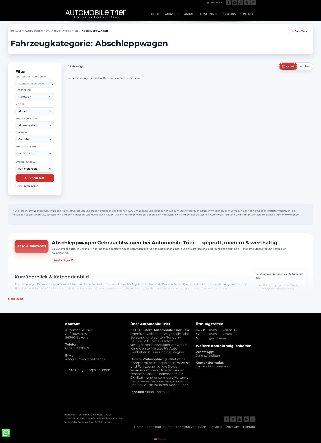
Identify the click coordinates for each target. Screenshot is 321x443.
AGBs (108, 414)
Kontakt (247, 14)
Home (155, 14)
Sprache (216, 2)
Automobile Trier (86, 418)
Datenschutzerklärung (90, 414)
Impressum (70, 414)
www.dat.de (292, 214)
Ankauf (190, 14)
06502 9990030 (77, 348)
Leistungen (209, 14)
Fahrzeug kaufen (159, 427)
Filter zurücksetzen (28, 186)
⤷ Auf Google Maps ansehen (87, 370)
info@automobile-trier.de (85, 359)
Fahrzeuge (172, 14)
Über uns (229, 14)
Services (216, 427)
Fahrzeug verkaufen (191, 427)
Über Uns (233, 427)
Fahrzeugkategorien (62, 31)
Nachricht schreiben (212, 366)
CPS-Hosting (104, 422)
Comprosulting (86, 422)
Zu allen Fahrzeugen (27, 31)
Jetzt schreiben (208, 356)
